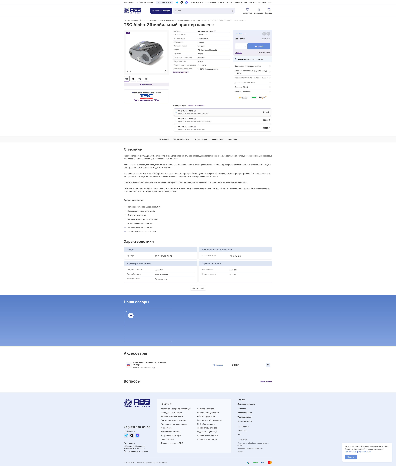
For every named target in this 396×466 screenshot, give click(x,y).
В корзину (259, 46)
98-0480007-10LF (146, 367)
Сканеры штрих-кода (207, 439)
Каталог (143, 20)
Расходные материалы (171, 412)
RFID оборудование (206, 424)
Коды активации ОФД (207, 432)
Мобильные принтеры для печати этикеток (191, 20)
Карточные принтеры (170, 432)
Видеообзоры (147, 84)
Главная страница (131, 20)
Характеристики (181, 139)
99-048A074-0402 (185, 127)
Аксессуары (217, 139)
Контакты (262, 2)
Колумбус (129, 2)
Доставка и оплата (234, 2)
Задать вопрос (266, 381)
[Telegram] (177, 2)
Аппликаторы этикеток (207, 428)
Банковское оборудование (209, 420)
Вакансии (241, 430)
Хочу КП (238, 52)
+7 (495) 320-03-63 (145, 2)
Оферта (240, 452)
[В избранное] (268, 34)
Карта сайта (242, 440)
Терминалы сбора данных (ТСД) (176, 409)
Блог (270, 2)
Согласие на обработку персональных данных (253, 444)
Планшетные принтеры (207, 435)
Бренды (221, 2)
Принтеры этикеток (206, 409)
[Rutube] (181, 2)
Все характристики (180, 72)
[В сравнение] (264, 34)
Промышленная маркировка (174, 424)
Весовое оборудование (208, 412)
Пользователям (244, 421)
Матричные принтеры (171, 435)
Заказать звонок (164, 2)
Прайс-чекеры (167, 439)
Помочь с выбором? (196, 106)
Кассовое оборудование (172, 416)
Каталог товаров (162, 11)
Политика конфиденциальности (250, 448)
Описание (164, 139)
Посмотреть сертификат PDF (145, 100)
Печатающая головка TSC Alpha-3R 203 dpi (149, 363)
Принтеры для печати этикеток (160, 20)
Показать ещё (198, 288)
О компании (211, 2)
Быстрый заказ (264, 52)
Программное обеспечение (174, 420)
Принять (350, 457)
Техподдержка (250, 2)
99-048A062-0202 (205, 31)
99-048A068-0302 (185, 119)
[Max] (186, 2)
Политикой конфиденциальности (358, 452)
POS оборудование (206, 416)
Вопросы (232, 139)
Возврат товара (244, 413)
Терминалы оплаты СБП (172, 443)
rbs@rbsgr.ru (196, 2)
